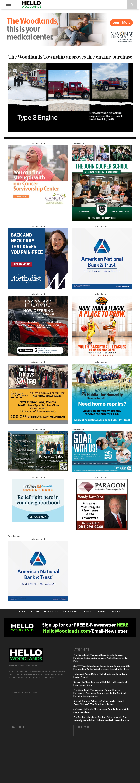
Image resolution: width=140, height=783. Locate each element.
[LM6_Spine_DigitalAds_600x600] (38, 288)
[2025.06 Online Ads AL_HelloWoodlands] (38, 423)
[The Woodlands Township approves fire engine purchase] (70, 131)
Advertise (88, 611)
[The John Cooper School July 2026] (102, 220)
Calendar (34, 611)
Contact (102, 611)
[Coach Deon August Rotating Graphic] (102, 355)
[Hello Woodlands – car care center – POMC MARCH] (38, 355)
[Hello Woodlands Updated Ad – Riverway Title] (38, 470)
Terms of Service (71, 611)
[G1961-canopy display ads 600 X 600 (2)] (38, 205)
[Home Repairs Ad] (102, 423)
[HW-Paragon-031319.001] (102, 529)
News (22, 611)
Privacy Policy (51, 611)
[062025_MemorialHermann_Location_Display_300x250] (38, 521)
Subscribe (116, 611)
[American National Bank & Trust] (102, 288)
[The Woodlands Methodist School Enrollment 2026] (102, 471)
